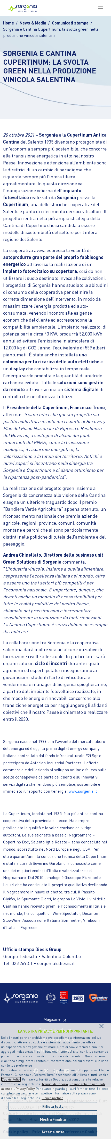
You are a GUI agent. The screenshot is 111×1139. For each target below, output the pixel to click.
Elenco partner (52, 1098)
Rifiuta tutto (53, 1106)
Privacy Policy (25, 1089)
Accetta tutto (53, 1131)
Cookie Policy (11, 1079)
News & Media (33, 23)
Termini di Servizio (55, 1084)
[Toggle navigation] (100, 7)
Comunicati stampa (70, 23)
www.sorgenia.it (83, 791)
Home (8, 23)
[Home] (24, 8)
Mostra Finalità (53, 1119)
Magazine (52, 1019)
